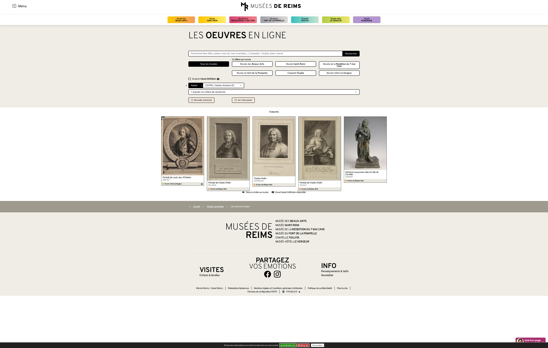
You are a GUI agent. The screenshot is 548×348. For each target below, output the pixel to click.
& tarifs (334, 271)
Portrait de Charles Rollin (219, 183)
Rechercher (351, 53)
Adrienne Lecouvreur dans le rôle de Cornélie (361, 173)
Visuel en (204, 79)
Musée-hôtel (336, 19)
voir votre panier (244, 100)
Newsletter (327, 275)
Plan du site (342, 288)
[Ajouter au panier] (202, 119)
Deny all (304, 345)
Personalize (317, 345)
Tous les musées (208, 64)
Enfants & (210, 275)
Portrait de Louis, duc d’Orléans (177, 177)
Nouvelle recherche (203, 100)
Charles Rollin (260, 178)
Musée (212, 19)
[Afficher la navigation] (14, 6)
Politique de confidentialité (320, 288)
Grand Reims (217, 288)
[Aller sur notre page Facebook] (267, 274)
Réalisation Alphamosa (238, 288)
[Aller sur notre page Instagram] (277, 274)
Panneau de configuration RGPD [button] (262, 291)
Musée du (274, 19)
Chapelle (305, 19)
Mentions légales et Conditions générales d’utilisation (278, 288)
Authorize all (289, 345)
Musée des (181, 19)
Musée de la (243, 19)
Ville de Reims (202, 288)
